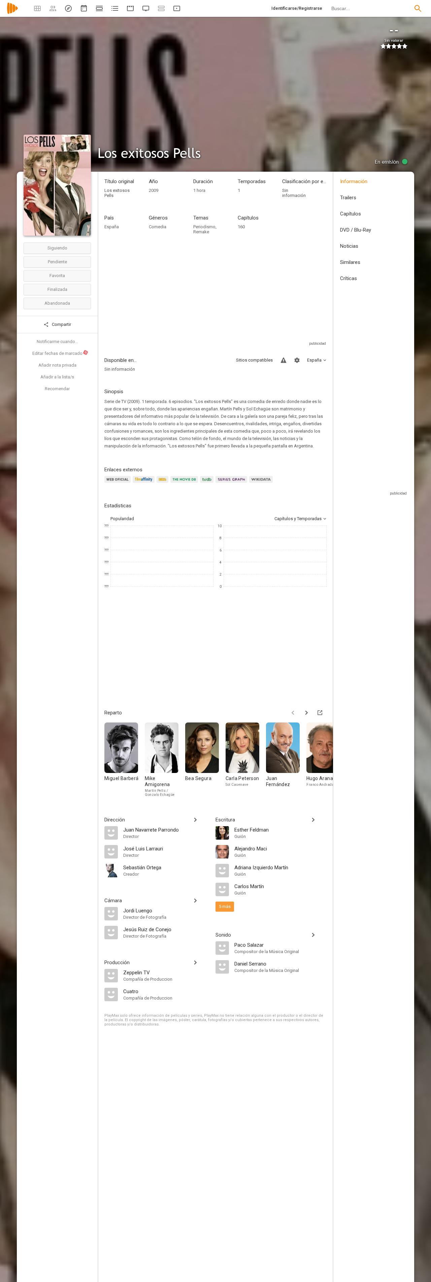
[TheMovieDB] (185, 483)
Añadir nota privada (57, 365)
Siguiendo (57, 247)
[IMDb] (163, 483)
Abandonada (57, 303)
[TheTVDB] (208, 483)
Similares (350, 262)
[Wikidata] (262, 483)
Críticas (348, 278)
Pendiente (57, 261)
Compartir (61, 324)
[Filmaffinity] (145, 483)
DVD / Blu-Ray (355, 230)
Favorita (57, 275)
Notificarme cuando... (57, 341)
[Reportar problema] (283, 360)
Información (353, 181)
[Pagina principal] (12, 12)
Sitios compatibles (254, 360)
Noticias (349, 246)
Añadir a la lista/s (57, 376)
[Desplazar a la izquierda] (293, 712)
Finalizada (57, 289)
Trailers (348, 198)
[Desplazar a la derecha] (306, 712)
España (111, 226)
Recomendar (57, 388)
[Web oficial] (118, 483)
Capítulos (350, 214)
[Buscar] (418, 8)
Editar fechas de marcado (60, 353)
